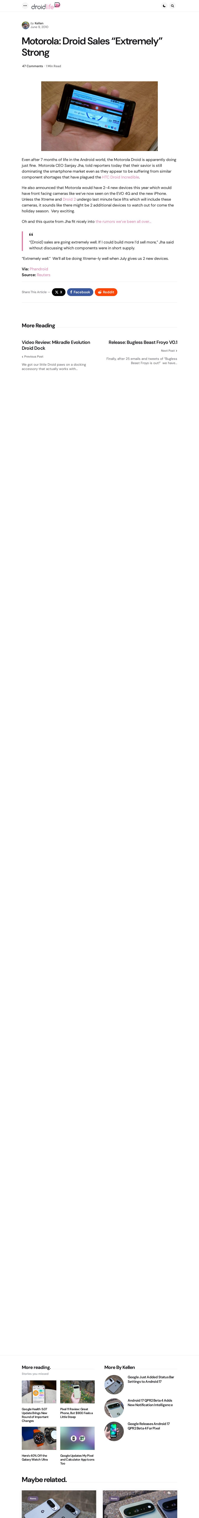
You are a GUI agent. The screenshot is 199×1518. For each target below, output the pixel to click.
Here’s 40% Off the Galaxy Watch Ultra (35, 1458)
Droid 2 (69, 199)
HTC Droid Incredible (120, 177)
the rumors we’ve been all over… (123, 221)
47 (32, 66)
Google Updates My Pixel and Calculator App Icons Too (77, 1459)
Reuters (43, 274)
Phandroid (39, 268)
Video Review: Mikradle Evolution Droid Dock (56, 345)
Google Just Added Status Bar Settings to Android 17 (151, 1379)
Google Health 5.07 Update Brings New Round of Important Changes (35, 1415)
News (33, 1498)
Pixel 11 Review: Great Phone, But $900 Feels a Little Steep (76, 1413)
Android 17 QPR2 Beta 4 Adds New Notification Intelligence (150, 1402)
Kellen (39, 23)
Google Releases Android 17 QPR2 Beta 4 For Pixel (149, 1426)
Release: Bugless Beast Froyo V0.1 (143, 342)
